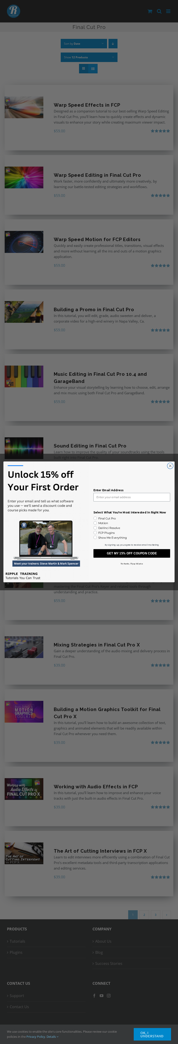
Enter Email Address (108, 490)
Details (52, 1037)
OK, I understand (152, 1034)
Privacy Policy (35, 1037)
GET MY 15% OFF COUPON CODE (132, 553)
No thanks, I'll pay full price (132, 564)
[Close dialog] (170, 466)
